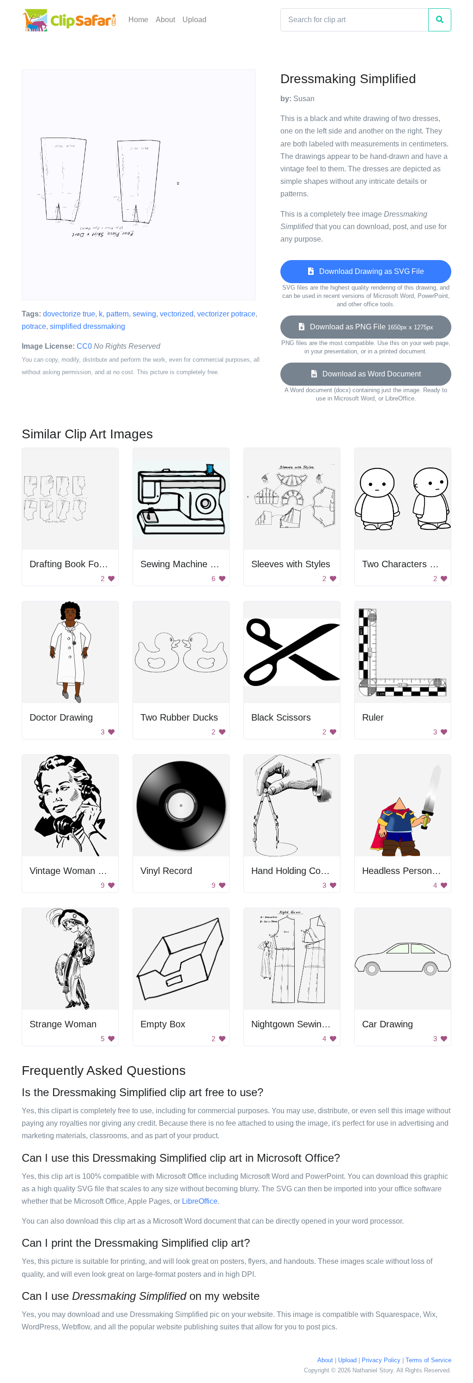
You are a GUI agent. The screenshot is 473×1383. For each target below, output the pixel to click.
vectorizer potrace (226, 314)
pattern (117, 314)
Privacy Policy (381, 1360)
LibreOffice (200, 1201)
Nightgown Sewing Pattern (305, 1024)
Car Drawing (387, 1024)
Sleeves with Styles (290, 564)
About (165, 20)
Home (138, 20)
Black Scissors (281, 717)
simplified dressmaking (87, 326)
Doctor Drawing (61, 717)
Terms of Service (428, 1360)
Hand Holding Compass (299, 871)
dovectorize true (69, 314)
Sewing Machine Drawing (191, 564)
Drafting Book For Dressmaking (94, 564)
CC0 (84, 346)
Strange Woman (63, 1024)
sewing (144, 314)
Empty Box (162, 1024)
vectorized (177, 314)
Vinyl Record (166, 871)
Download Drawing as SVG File (369, 271)
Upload (194, 20)
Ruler (373, 717)
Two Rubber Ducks (179, 717)
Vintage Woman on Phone (83, 871)
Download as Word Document (369, 374)
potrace (34, 326)
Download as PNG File (368, 327)
